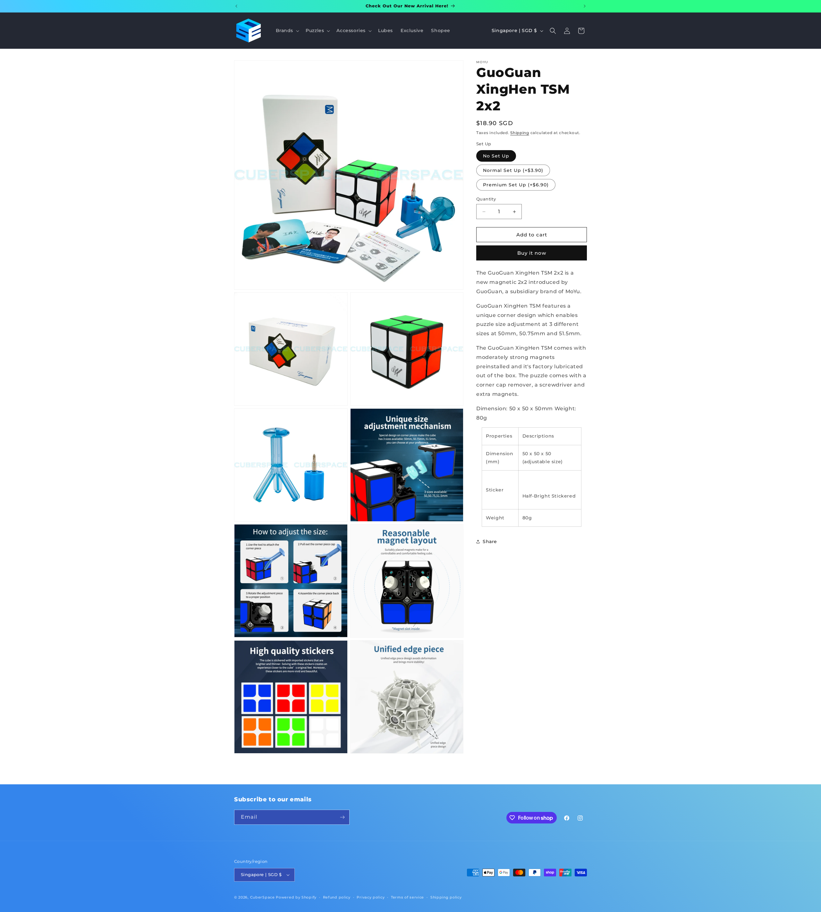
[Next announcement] (585, 6)
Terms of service (407, 897)
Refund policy (337, 897)
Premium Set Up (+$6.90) (516, 185)
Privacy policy (371, 897)
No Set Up (496, 156)
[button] (287, 30)
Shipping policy (446, 897)
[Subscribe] (342, 817)
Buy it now (531, 253)
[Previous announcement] (236, 6)
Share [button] (490, 541)
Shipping (519, 132)
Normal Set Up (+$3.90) (513, 170)
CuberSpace (262, 897)
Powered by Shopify (296, 897)
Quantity (486, 198)
